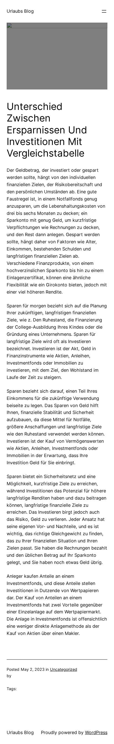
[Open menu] (104, 11)
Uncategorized (63, 669)
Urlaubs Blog (20, 11)
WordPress (96, 732)
